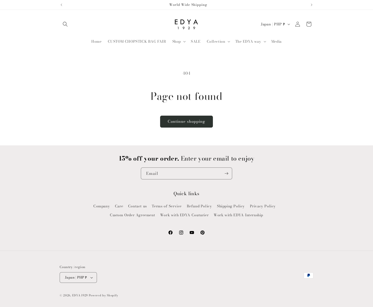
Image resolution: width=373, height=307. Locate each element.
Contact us (137, 206)
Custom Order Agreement (132, 215)
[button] (65, 24)
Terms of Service (167, 206)
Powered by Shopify (103, 295)
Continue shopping (186, 121)
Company (101, 206)
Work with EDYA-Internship (238, 215)
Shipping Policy (231, 206)
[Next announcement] (311, 5)
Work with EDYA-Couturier (184, 215)
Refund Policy (199, 206)
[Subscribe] (226, 173)
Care (119, 206)
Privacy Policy (263, 206)
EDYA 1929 (80, 295)
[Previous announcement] (61, 5)
